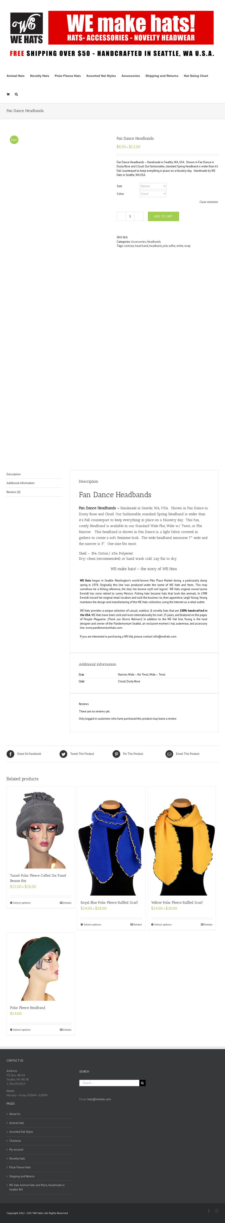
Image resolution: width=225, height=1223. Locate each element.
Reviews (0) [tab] (13, 492)
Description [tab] (14, 474)
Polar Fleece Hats (20, 1167)
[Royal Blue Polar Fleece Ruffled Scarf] (111, 841)
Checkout (15, 1141)
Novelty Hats (17, 1158)
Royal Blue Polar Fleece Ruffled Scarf (109, 902)
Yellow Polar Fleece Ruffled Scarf (177, 902)
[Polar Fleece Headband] (41, 967)
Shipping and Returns (22, 1176)
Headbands (154, 242)
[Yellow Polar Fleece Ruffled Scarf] (182, 841)
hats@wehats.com (99, 1099)
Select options (22, 902)
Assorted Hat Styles (21, 1132)
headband (155, 246)
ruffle (172, 246)
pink (165, 246)
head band (141, 246)
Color (120, 194)
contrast (129, 246)
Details (67, 902)
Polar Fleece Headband (27, 1008)
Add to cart (163, 216)
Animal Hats (16, 1123)
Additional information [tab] (20, 483)
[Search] (16, 94)
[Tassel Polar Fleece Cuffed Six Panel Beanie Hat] (41, 827)
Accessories (138, 242)
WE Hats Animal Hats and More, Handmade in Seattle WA (37, 1187)
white (179, 246)
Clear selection (209, 202)
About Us (14, 1114)
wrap (187, 246)
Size (119, 186)
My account (16, 1149)
